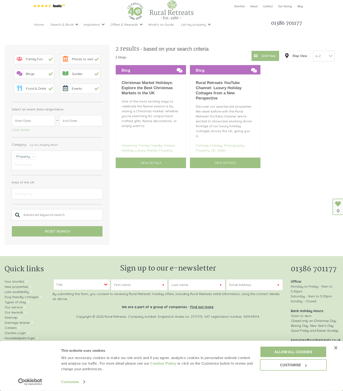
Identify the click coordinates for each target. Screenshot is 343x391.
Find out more (202, 307)
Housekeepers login (20, 338)
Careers (11, 328)
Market (152, 150)
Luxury (140, 150)
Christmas (129, 145)
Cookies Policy (163, 363)
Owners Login (15, 333)
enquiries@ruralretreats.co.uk (316, 340)
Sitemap (11, 317)
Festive (169, 145)
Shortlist (239, 6)
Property (165, 150)
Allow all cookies (293, 352)
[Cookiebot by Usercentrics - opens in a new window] (30, 381)
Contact (268, 6)
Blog (300, 6)
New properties (17, 287)
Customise (70, 382)
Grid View (269, 56)
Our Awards (14, 312)
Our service (13, 307)
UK (213, 150)
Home (39, 24)
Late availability (17, 292)
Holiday (127, 150)
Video (221, 150)
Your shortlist (14, 281)
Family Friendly (150, 145)
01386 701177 (314, 269)
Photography (234, 145)
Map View (300, 56)
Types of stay (15, 302)
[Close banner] (335, 347)
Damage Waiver (17, 323)
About (254, 6)
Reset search (57, 231)
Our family (285, 6)
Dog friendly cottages (21, 297)
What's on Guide (161, 24)
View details (150, 163)
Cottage (202, 145)
